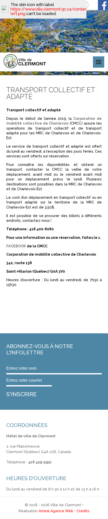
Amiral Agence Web (56, 511)
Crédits (83, 511)
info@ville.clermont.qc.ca (28, 467)
